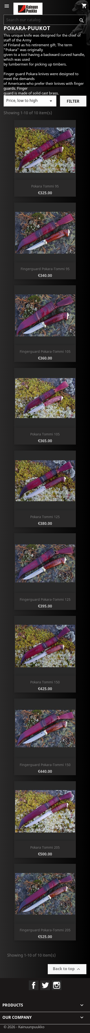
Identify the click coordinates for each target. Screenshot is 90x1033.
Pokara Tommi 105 (45, 434)
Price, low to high (30, 101)
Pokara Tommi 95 (45, 186)
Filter (73, 101)
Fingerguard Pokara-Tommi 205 (45, 930)
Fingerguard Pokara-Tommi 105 (45, 351)
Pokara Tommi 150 (45, 682)
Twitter (45, 985)
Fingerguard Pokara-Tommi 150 (45, 764)
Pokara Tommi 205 (45, 847)
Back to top (67, 969)
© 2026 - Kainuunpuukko (24, 1026)
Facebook (33, 985)
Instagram (56, 985)
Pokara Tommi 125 (45, 516)
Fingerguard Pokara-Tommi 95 (45, 269)
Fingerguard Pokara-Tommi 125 (45, 599)
